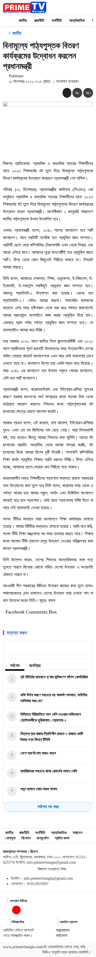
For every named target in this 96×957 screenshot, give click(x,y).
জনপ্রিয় (35, 665)
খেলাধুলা (10, 838)
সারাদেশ (77, 833)
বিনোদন (26, 838)
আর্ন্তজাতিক (77, 20)
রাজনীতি (39, 20)
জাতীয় (23, 20)
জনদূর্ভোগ (43, 838)
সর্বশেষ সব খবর (48, 806)
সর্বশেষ (14, 665)
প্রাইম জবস (62, 838)
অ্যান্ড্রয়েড (63, 930)
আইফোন (61, 935)
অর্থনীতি (57, 20)
